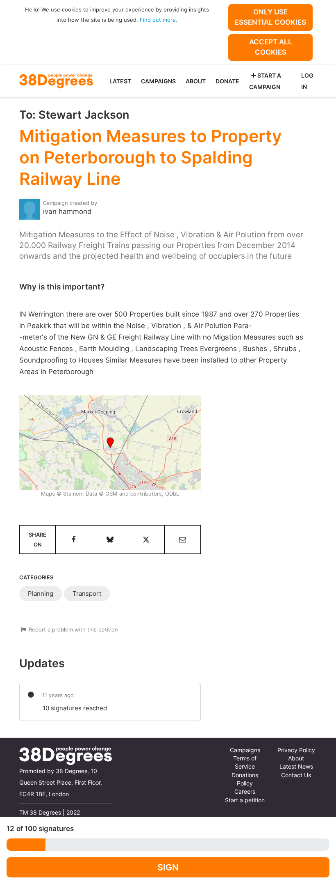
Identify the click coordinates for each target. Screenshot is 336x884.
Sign (168, 867)
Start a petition (245, 800)
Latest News (296, 766)
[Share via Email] (182, 539)
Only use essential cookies (270, 17)
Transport (87, 593)
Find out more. (158, 19)
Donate (227, 81)
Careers (244, 791)
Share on (37, 539)
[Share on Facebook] (73, 539)
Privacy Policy (296, 750)
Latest (120, 81)
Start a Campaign (265, 81)
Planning (40, 593)
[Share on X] (146, 539)
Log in (307, 81)
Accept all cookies (270, 47)
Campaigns (158, 81)
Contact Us (296, 775)
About (196, 81)
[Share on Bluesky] (110, 539)
